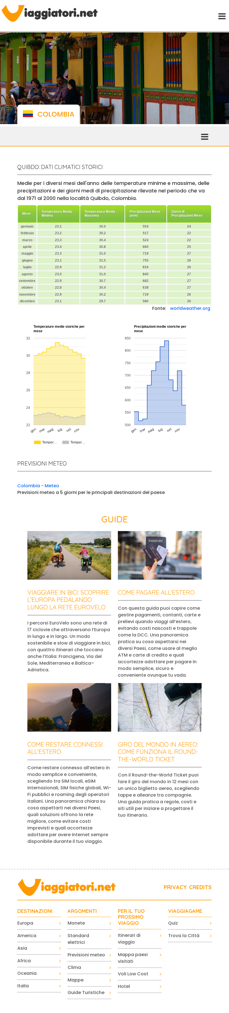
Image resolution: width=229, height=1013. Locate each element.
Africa (24, 960)
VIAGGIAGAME (185, 911)
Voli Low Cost (133, 974)
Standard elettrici (78, 939)
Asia (22, 948)
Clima (74, 967)
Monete (76, 923)
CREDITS (200, 887)
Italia (23, 986)
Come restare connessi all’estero (65, 748)
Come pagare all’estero (156, 592)
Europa (25, 923)
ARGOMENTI (82, 911)
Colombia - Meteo (38, 486)
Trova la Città (183, 935)
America (26, 935)
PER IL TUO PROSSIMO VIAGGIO (131, 917)
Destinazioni (35, 911)
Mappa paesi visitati (133, 957)
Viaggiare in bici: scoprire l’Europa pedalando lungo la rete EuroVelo (68, 599)
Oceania (27, 973)
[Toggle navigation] (221, 15)
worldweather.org (190, 308)
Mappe (76, 980)
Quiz (173, 923)
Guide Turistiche (86, 992)
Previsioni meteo (86, 955)
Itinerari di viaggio (129, 938)
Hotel (124, 986)
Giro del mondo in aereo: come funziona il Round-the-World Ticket (158, 752)
